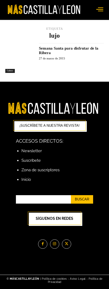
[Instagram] (54, 244)
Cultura (10, 70)
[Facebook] (42, 244)
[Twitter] (66, 244)
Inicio (26, 179)
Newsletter (31, 150)
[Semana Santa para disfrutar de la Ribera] (20, 58)
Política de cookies (54, 278)
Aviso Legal (78, 278)
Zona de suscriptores (40, 170)
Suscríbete (31, 160)
